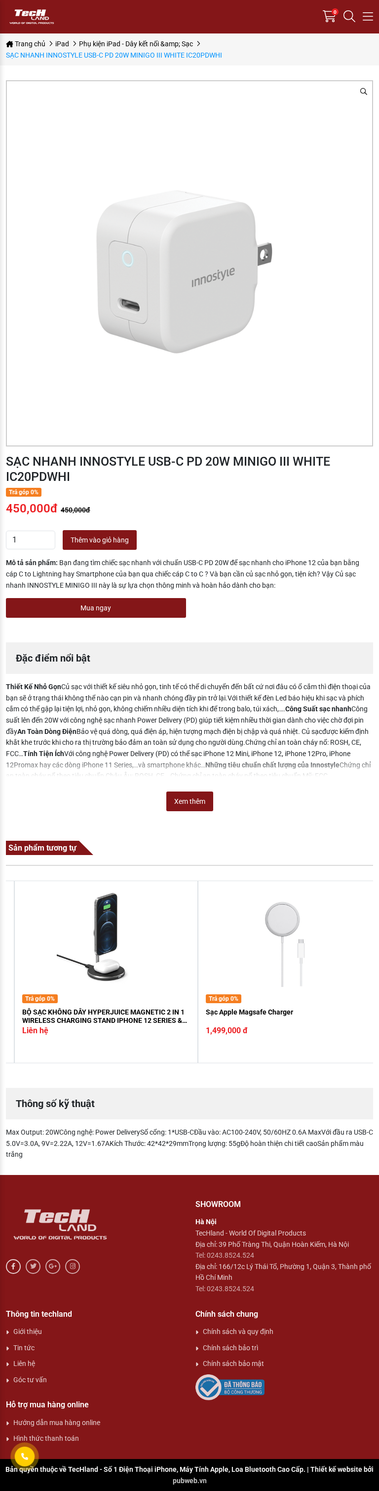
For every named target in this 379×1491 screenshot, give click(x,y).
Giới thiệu (27, 1331)
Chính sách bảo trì (230, 1348)
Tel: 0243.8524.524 (224, 1255)
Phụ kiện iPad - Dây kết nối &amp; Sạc (136, 44)
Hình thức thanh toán (46, 1438)
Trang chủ (29, 44)
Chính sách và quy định (238, 1331)
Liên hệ (24, 1363)
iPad (62, 44)
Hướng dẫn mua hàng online (56, 1423)
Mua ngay (95, 608)
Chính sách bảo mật (233, 1363)
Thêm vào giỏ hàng (100, 540)
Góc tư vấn (30, 1380)
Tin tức (24, 1348)
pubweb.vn (190, 1481)
